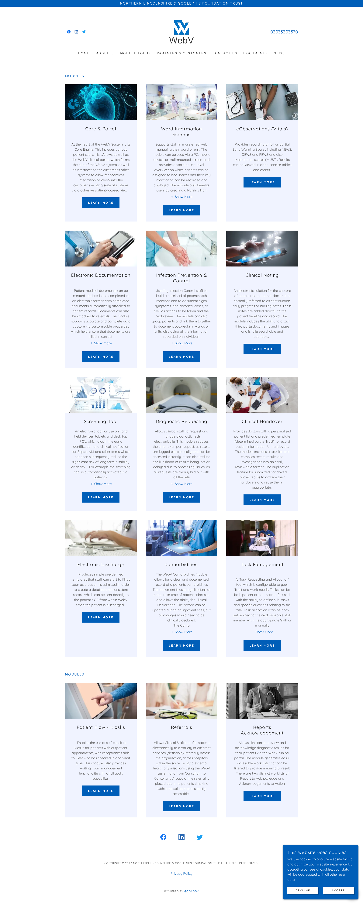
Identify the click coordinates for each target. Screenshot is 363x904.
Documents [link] (255, 53)
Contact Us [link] (225, 53)
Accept (338, 890)
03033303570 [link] (284, 32)
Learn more (100, 203)
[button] (181, 196)
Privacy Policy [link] (181, 873)
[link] (69, 32)
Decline (303, 890)
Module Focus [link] (135, 53)
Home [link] (83, 53)
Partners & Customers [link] (181, 53)
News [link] (279, 53)
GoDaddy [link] (191, 891)
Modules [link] (104, 53)
